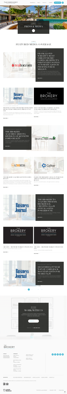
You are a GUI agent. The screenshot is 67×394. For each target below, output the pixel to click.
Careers (50, 2)
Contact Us (57, 3)
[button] (33, 321)
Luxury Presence (44, 390)
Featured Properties (17, 377)
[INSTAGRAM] (55, 354)
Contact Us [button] (51, 377)
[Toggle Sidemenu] (63, 3)
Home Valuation (36, 377)
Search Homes (44, 377)
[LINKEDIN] (58, 354)
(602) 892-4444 (36, 327)
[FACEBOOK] (53, 354)
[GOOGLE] (60, 354)
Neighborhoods (27, 377)
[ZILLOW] (63, 354)
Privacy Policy (61, 390)
